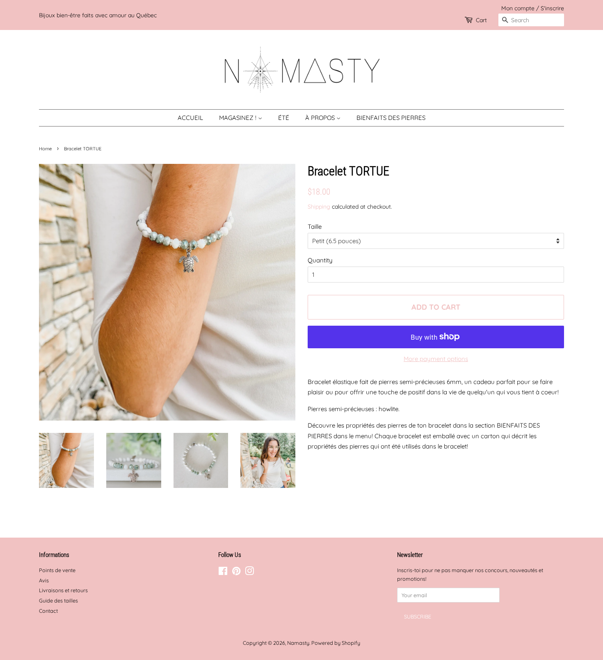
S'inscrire (552, 8)
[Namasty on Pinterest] (236, 572)
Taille (315, 226)
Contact (48, 610)
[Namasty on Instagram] (249, 572)
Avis (44, 580)
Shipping (319, 206)
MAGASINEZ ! (238, 118)
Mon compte (517, 8)
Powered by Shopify (335, 642)
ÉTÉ (283, 118)
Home (45, 149)
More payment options (436, 359)
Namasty (298, 642)
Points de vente (57, 570)
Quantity (320, 260)
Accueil (190, 118)
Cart (481, 19)
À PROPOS (320, 118)
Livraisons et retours (63, 590)
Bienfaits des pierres (390, 118)
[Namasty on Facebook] (223, 572)
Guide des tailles (58, 600)
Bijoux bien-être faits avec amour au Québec (98, 14)
